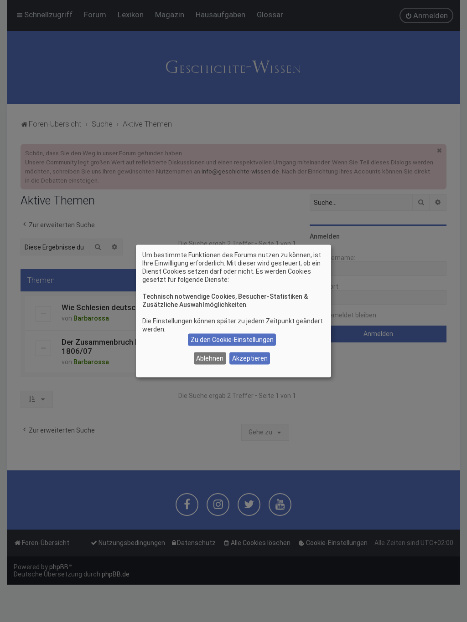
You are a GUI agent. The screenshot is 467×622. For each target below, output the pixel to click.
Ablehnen (209, 358)
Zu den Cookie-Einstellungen (232, 339)
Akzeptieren (250, 358)
